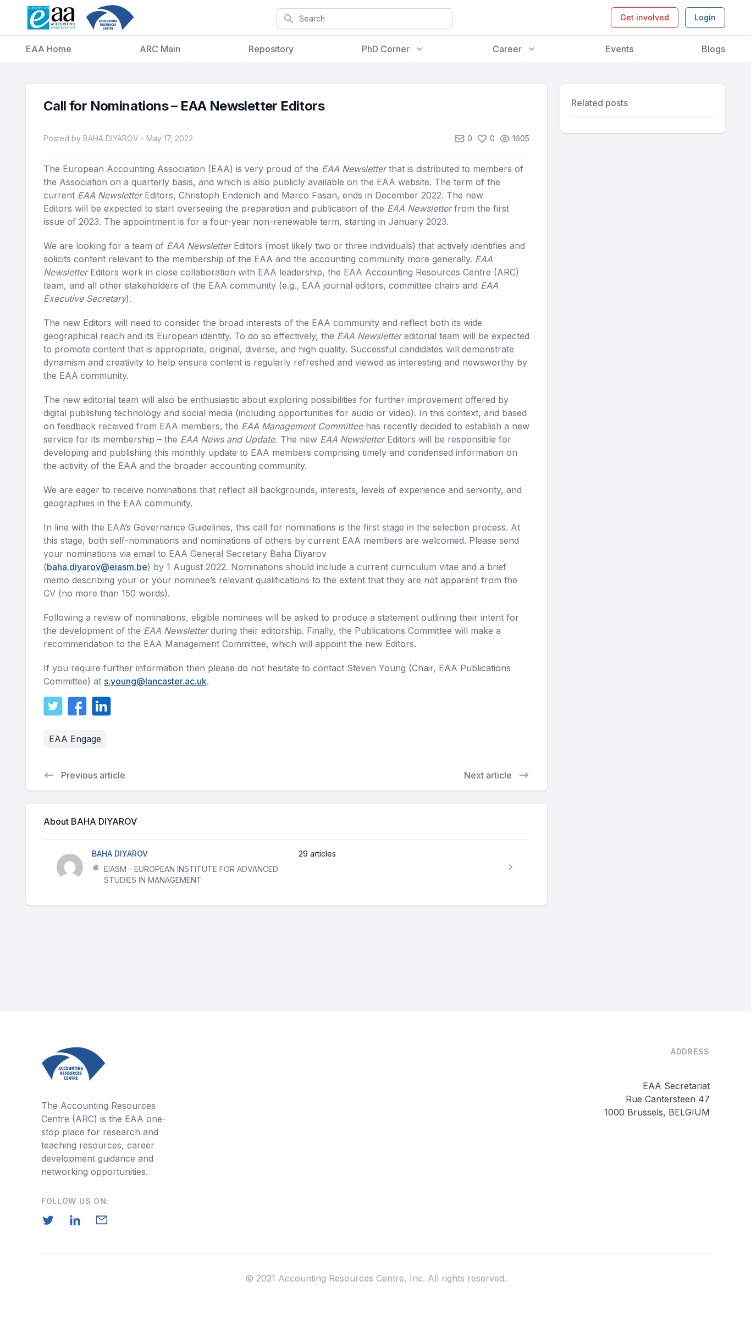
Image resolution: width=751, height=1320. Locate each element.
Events (619, 48)
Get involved (644, 17)
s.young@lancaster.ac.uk (155, 681)
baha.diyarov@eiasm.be (97, 566)
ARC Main (160, 48)
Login (705, 17)
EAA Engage (75, 738)
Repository (271, 48)
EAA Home (48, 48)
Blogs (713, 48)
